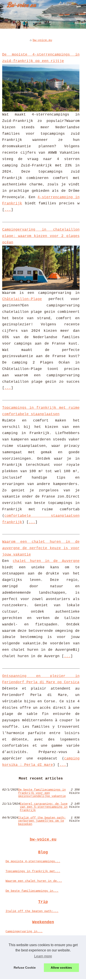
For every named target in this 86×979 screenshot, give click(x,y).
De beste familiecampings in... (32, 891)
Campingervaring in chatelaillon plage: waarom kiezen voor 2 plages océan (41, 236)
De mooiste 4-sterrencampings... (33, 861)
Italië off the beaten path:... (32, 911)
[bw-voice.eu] (43, 14)
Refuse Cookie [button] (25, 967)
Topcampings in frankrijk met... (33, 871)
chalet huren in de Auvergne (46, 561)
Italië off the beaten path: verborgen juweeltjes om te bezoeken (42, 821)
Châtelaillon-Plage (22, 299)
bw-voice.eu (42, 40)
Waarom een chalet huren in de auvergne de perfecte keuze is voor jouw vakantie (41, 548)
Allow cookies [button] (61, 967)
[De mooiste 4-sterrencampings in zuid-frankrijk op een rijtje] (41, 88)
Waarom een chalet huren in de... (34, 881)
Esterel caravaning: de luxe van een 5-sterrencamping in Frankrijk (43, 807)
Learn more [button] (43, 956)
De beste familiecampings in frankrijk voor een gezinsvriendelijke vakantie (42, 793)
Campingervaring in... (24, 931)
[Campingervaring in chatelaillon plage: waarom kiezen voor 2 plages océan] (41, 268)
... (7, 210)
